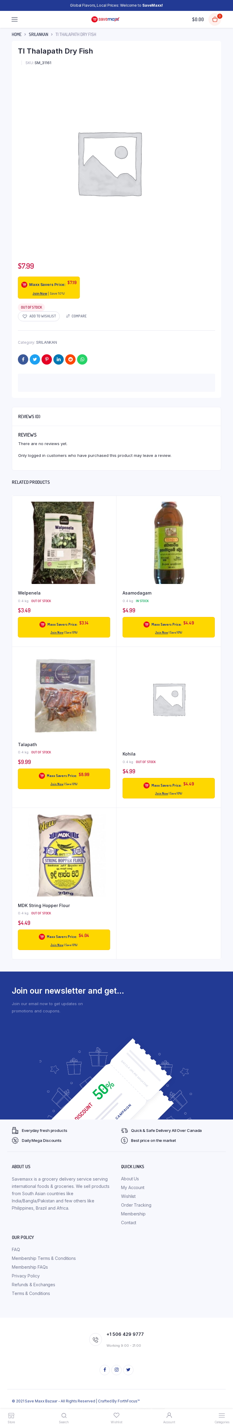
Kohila (129, 753)
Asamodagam (137, 592)
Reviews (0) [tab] (29, 416)
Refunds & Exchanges (33, 1284)
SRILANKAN (38, 34)
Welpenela (29, 592)
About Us (130, 1178)
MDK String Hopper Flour (44, 905)
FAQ (16, 1249)
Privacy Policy (26, 1275)
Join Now (39, 293)
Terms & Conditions (31, 1293)
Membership (133, 1213)
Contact (128, 1222)
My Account (132, 1187)
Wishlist (128, 1196)
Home (17, 34)
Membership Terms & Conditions (44, 1258)
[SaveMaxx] (105, 19)
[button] (39, 316)
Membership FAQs (30, 1267)
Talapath (27, 744)
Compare (79, 316)
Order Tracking (136, 1205)
